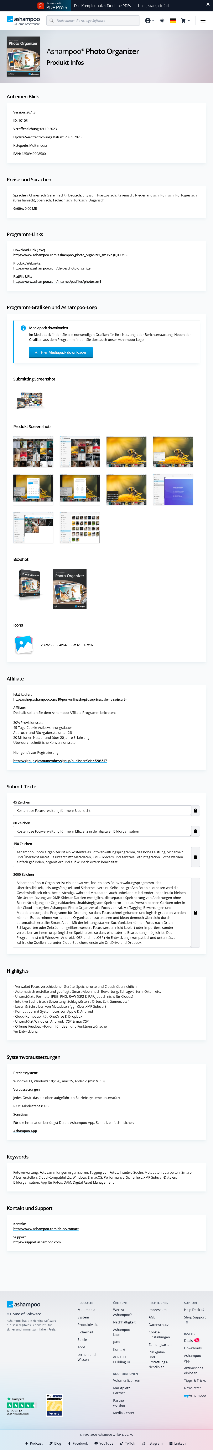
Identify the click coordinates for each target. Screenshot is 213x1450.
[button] (195, 811)
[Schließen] (208, 4)
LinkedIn (180, 1443)
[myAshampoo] (149, 21)
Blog (57, 1443)
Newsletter (192, 1388)
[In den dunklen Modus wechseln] (162, 21)
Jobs (116, 1342)
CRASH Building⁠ (119, 1359)
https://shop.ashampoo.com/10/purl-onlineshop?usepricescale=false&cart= (70, 699)
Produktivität (88, 1324)
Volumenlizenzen (125, 1380)
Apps (81, 1347)
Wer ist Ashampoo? (122, 1312)
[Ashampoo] (23, 1304)
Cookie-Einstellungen (159, 1334)
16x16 (88, 645)
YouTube (106, 1443)
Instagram (155, 1443)
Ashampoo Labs (121, 1332)
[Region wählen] (173, 21)
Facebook (80, 1443)
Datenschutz (159, 1324)
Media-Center (123, 1413)
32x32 (75, 645)
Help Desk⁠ (192, 1309)
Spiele (82, 1339)
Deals (191, 1340)
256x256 (47, 645)
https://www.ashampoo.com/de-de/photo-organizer (52, 268)
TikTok (130, 1443)
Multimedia (86, 1309)
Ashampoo (195, 1395)
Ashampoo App (25, 1131)
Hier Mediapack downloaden (63, 352)
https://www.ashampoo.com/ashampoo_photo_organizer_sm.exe (62, 255)
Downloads (193, 1348)
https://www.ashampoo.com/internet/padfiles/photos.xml (57, 281)
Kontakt (119, 1349)
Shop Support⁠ (195, 1317)
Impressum (158, 1309)
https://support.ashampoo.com (37, 1242)
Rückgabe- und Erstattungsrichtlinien (158, 1359)
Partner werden (119, 1403)
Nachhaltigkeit (124, 1322)
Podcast (36, 1443)
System (83, 1317)
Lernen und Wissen (87, 1357)
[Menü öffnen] (203, 21)
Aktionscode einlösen (193, 1370)
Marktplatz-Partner (122, 1390)
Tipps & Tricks (195, 1380)
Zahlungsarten (160, 1344)
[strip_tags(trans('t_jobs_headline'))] (54, 1405)
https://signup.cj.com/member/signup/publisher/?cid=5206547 (60, 761)
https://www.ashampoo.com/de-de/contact (46, 1229)
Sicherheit (85, 1332)
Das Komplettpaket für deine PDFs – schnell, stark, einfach (122, 5)
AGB (152, 1317)
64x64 (61, 645)
